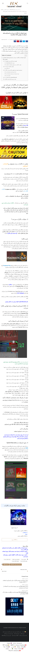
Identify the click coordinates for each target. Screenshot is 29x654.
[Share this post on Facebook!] (27, 41)
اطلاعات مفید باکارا (15, 635)
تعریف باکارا (22, 633)
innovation (18, 39)
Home (2, 9)
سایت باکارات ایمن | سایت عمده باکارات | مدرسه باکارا (12, 631)
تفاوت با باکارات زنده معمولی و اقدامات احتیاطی (13, 64)
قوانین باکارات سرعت (24, 561)
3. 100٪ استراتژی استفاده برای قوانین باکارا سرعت (13, 70)
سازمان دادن (8, 75)
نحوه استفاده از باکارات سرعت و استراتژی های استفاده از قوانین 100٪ (14, 58)
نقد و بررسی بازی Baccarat (15, 9)
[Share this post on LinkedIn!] (15, 41)
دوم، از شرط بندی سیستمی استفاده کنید (12, 73)
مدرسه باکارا (7, 9)
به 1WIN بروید (14, 539)
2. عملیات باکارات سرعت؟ (9, 66)
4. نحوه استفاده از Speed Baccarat (11, 77)
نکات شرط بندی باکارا (23, 635)
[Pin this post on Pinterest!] (18, 41)
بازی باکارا (8, 68)
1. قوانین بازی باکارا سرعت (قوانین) (11, 61)
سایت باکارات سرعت (7, 559)
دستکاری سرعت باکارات (15, 559)
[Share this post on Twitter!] (24, 41)
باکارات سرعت (23, 559)
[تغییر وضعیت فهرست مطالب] (25, 55)
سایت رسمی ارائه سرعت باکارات (10, 79)
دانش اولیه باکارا (16, 633)
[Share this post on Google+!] (21, 41)
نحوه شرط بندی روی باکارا (8, 633)
